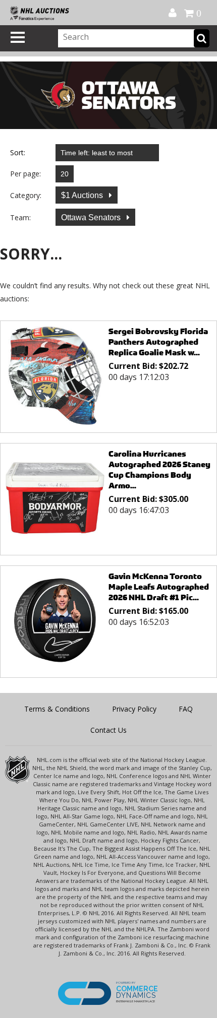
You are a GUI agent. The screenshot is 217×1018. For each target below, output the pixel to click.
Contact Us (108, 730)
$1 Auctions (83, 195)
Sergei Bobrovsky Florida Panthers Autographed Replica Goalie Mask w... (158, 342)
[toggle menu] (18, 37)
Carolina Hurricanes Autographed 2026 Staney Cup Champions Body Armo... (159, 470)
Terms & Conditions (57, 709)
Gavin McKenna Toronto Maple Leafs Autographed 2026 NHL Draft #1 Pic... (158, 587)
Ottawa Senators (92, 217)
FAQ (186, 709)
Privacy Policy (134, 709)
